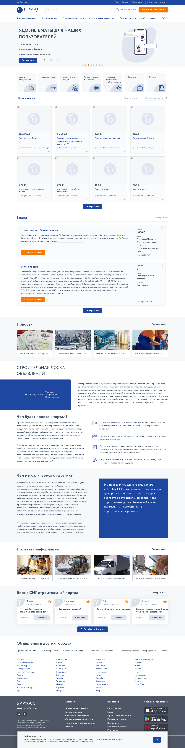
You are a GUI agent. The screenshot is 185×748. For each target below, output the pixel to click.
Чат (117, 2)
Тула (137, 671)
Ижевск (60, 684)
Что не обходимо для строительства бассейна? (33, 610)
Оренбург (100, 678)
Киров (138, 668)
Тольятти (60, 681)
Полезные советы (116, 719)
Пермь (59, 662)
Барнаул (60, 687)
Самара (20, 684)
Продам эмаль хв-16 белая (107, 138)
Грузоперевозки (49, 18)
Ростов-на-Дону (24, 687)
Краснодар (61, 671)
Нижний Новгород (25, 671)
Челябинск (22, 678)
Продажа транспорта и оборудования (138, 18)
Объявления (136, 2)
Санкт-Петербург (25, 662)
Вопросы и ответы (117, 726)
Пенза (138, 662)
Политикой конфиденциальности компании (42, 741)
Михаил (29, 601)
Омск (19, 681)
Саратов (60, 675)
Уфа (18, 690)
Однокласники (52, 397)
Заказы (125, 2)
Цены (110, 712)
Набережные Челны (144, 659)
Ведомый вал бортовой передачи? (114, 609)
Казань (20, 675)
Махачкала (100, 671)
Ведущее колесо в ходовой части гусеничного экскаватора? (151, 610)
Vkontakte (50, 392)
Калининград (141, 678)
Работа (165, 18)
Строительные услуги (73, 18)
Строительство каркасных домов (31, 190)
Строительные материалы (101, 18)
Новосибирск (23, 665)
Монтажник (70, 601)
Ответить (42, 617)
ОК (157, 740)
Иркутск (60, 690)
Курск (138, 681)
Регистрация (28, 60)
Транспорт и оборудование (80, 723)
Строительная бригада (143, 138)
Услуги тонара (29, 267)
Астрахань (100, 690)
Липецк (138, 665)
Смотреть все (130, 98)
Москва (20, 659)
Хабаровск (100, 662)
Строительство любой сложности (68, 190)
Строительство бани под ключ (39, 230)
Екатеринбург (23, 668)
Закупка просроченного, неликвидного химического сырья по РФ (69, 141)
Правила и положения (119, 716)
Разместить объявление (153, 9)
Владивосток (101, 668)
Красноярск (61, 659)
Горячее (153, 2)
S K (104, 601)
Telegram (49, 394)
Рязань (98, 687)
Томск (98, 675)
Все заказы (113, 723)
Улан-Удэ (139, 684)
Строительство (140, 189)
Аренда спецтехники (27, 18)
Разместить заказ (128, 9)
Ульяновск (100, 659)
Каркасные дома (102, 189)
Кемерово (100, 681)
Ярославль (100, 665)
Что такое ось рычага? (70, 609)
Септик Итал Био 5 (28, 138)
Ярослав (145, 601)
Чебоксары (140, 675)
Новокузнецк (101, 684)
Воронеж (60, 665)
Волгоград (61, 668)
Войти (162, 2)
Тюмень (59, 678)
